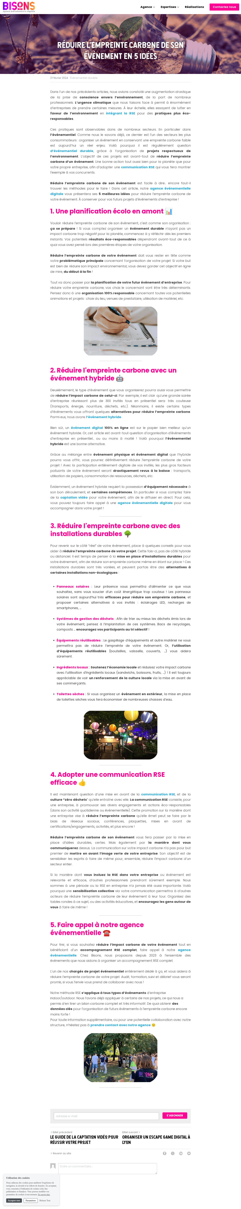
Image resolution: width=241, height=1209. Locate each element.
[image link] (19, 6)
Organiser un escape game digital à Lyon (156, 1139)
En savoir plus (44, 1194)
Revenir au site (62, 1153)
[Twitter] (172, 1153)
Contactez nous (224, 7)
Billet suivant (130, 1132)
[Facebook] (164, 1153)
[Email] (189, 1153)
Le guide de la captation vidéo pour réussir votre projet (84, 1139)
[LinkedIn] (181, 1153)
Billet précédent (62, 1132)
